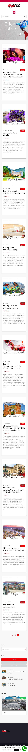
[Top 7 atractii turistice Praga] (14, 588)
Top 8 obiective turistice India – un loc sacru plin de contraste (13, 74)
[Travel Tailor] (14, 6)
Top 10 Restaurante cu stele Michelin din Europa (12, 366)
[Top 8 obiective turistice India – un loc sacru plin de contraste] (14, 56)
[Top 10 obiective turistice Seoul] (4, 678)
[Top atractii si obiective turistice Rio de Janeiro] (4, 671)
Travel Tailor (6, 79)
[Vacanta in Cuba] (4, 684)
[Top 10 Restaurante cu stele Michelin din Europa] (14, 348)
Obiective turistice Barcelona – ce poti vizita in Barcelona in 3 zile (14, 428)
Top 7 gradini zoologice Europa (10, 249)
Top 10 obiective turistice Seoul (15, 679)
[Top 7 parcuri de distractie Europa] (14, 289)
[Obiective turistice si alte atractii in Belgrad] (14, 532)
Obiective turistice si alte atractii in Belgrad (13, 549)
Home (10, 37)
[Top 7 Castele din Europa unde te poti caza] (14, 175)
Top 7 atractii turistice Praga (9, 606)
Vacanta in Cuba (12, 685)
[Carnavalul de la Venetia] (14, 116)
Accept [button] (16, 749)
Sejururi (8, 706)
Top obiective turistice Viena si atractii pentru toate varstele (13, 490)
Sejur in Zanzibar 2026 (10, 708)
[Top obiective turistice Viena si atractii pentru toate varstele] (14, 471)
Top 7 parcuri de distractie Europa (10, 307)
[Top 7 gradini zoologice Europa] (14, 231)
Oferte (4, 706)
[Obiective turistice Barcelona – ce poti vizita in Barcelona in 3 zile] (14, 409)
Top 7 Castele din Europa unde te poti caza (14, 192)
